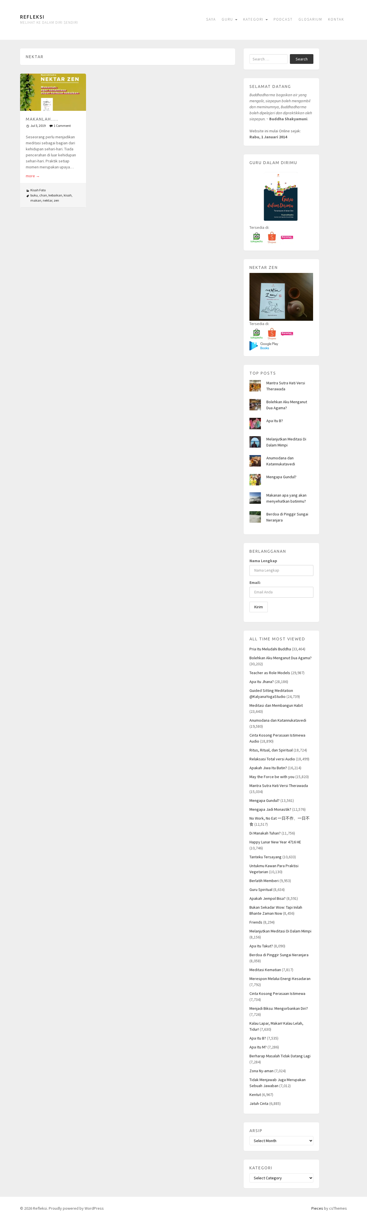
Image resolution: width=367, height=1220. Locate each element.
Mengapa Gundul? (281, 476)
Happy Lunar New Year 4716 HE (275, 842)
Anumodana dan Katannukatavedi (277, 720)
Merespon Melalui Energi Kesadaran (280, 978)
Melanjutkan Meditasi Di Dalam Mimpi (280, 931)
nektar (47, 200)
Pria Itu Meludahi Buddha (270, 649)
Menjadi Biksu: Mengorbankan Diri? (278, 1008)
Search (302, 59)
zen (56, 200)
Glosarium (310, 19)
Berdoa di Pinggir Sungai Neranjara (279, 954)
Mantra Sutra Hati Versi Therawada (278, 785)
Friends (255, 922)
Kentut (255, 1094)
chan (43, 195)
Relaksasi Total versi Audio (272, 758)
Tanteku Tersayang (265, 856)
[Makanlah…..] (53, 92)
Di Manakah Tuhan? (265, 833)
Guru (228, 19)
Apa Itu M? (258, 1047)
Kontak (336, 19)
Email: (255, 582)
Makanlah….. (42, 119)
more (33, 175)
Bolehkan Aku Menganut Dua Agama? (280, 657)
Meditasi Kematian (265, 969)
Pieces (317, 1208)
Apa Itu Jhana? (261, 681)
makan (35, 200)
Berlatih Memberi (264, 880)
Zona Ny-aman (261, 1070)
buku (34, 195)
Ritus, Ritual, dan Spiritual (271, 750)
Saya (211, 19)
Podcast (283, 19)
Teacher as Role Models (269, 672)
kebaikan (55, 195)
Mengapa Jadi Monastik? (270, 809)
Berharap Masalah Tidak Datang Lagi (280, 1055)
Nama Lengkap (263, 560)
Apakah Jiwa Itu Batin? (268, 767)
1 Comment (62, 125)
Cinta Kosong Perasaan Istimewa (277, 993)
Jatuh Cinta (258, 1103)
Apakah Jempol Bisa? (267, 898)
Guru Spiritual (260, 889)
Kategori (254, 19)
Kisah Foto (38, 190)
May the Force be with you (271, 776)
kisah (68, 195)
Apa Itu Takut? (261, 946)
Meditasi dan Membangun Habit (276, 705)
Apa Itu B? (274, 420)
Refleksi (32, 16)
